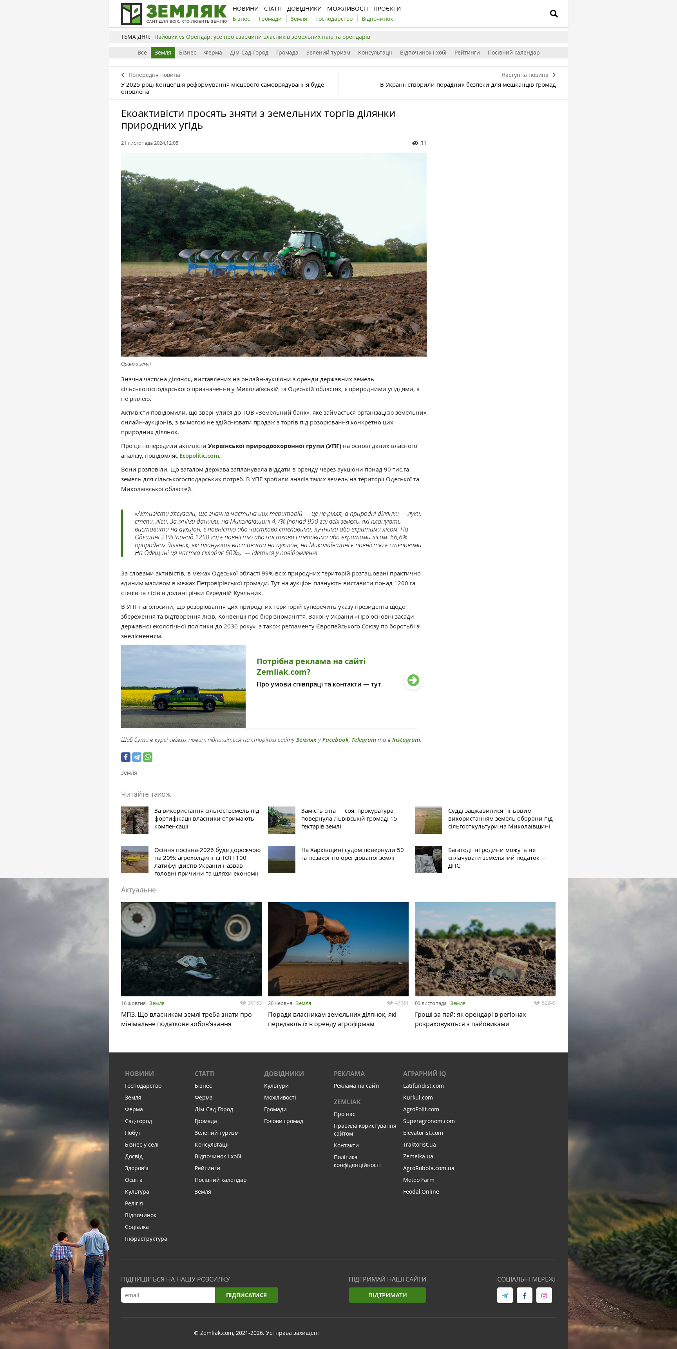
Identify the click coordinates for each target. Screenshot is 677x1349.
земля (129, 772)
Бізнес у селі (142, 1144)
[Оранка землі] (274, 255)
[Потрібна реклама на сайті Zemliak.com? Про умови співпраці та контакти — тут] (269, 726)
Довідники (284, 1073)
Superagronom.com (429, 1121)
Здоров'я (136, 1168)
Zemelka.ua (418, 1156)
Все (142, 52)
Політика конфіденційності (357, 1161)
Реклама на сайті (357, 1085)
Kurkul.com (418, 1097)
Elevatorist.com (423, 1132)
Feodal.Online (421, 1191)
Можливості (280, 1097)
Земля (163, 52)
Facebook (335, 739)
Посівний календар (514, 52)
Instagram (406, 739)
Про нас (344, 1114)
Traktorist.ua (419, 1144)
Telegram (363, 739)
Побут (133, 1132)
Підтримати (387, 1295)
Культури (276, 1085)
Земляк (306, 739)
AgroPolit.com (421, 1109)
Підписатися (246, 1295)
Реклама (349, 1073)
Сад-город (138, 1121)
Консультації (375, 52)
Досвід (134, 1156)
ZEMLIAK (347, 1102)
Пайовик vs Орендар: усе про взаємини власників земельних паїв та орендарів (262, 36)
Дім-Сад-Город (249, 52)
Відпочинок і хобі (423, 52)
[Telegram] (136, 757)
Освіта (134, 1179)
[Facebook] (125, 757)
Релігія (134, 1203)
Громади (275, 1109)
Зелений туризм (328, 52)
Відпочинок (140, 1215)
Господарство (143, 1085)
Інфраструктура (146, 1238)
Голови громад (283, 1121)
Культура (137, 1191)
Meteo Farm (418, 1179)
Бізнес (187, 52)
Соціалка (137, 1227)
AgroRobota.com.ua (428, 1168)
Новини (139, 1073)
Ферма (213, 52)
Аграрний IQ (424, 1073)
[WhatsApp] (147, 757)
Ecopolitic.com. (200, 455)
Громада (287, 52)
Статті (205, 1073)
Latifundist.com (423, 1085)
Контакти (346, 1145)
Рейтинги (467, 52)
